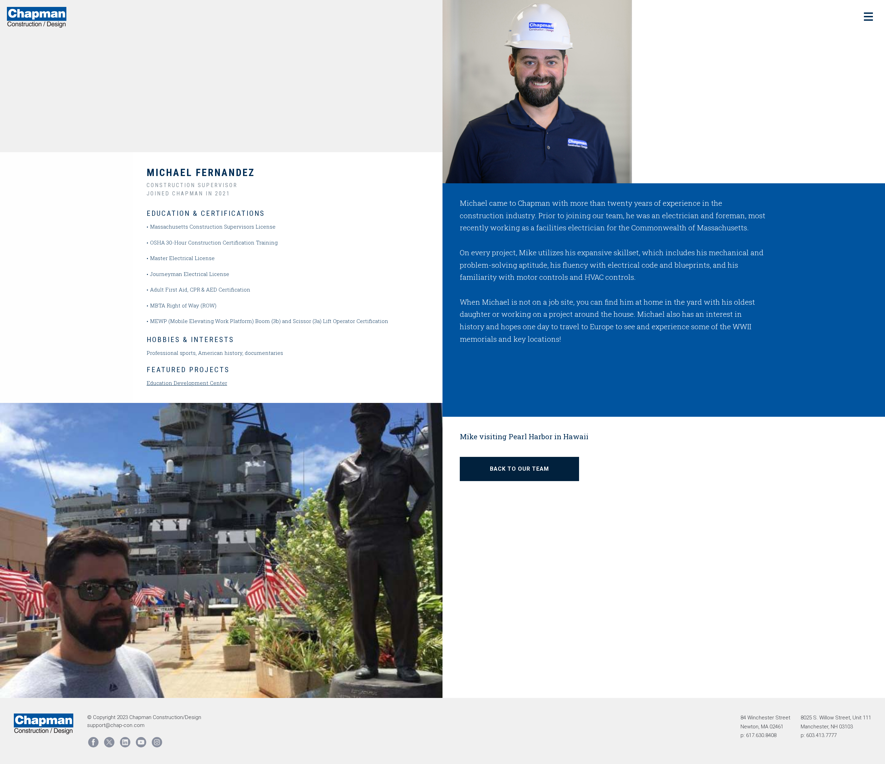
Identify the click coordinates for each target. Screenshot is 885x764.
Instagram (157, 742)
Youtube (141, 742)
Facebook (93, 742)
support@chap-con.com (116, 725)
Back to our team (519, 469)
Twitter (109, 742)
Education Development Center (187, 382)
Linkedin (125, 742)
